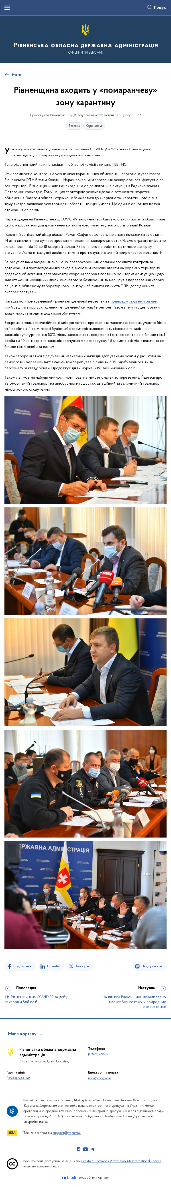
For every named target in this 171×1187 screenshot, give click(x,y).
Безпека (74, 126)
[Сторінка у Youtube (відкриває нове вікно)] (85, 1149)
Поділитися (22, 966)
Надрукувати (151, 966)
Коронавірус (94, 126)
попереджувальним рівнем (134, 302)
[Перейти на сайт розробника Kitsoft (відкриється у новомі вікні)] (69, 1177)
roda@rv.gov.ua (99, 1078)
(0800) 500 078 (18, 1078)
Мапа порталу (22, 1034)
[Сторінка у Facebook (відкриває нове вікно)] (78, 1149)
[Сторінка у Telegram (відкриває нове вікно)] (92, 1149)
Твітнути (82, 966)
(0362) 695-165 (99, 1054)
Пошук (160, 8)
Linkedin (53, 966)
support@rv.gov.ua (67, 1133)
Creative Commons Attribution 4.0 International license (121, 1161)
